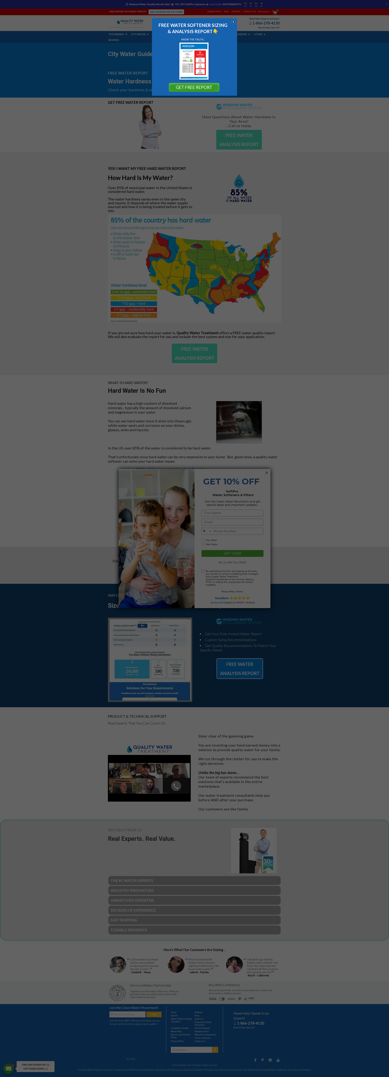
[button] (233, 22)
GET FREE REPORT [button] (194, 87)
